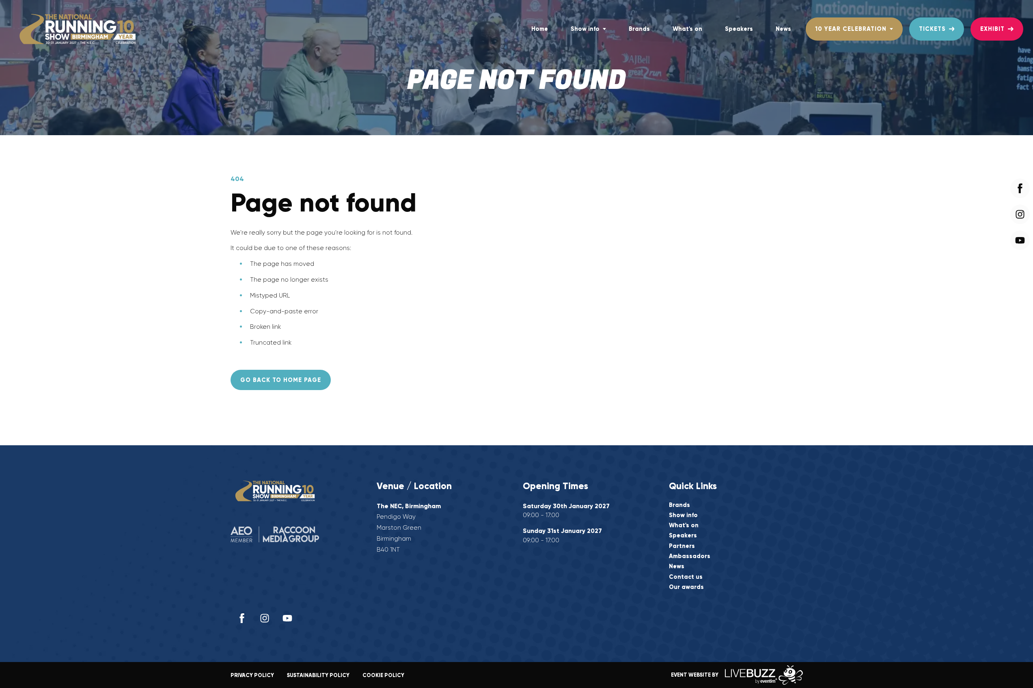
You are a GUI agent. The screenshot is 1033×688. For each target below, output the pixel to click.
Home (539, 28)
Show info (585, 28)
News (783, 28)
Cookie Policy (383, 675)
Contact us (686, 577)
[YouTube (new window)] (287, 618)
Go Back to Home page (280, 380)
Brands (639, 28)
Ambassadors (689, 556)
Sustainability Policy (318, 675)
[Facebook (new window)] (242, 618)
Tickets (932, 28)
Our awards (686, 587)
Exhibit (992, 28)
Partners (682, 546)
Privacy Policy (252, 675)
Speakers (739, 28)
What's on (687, 28)
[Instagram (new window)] (265, 618)
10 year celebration (850, 28)
